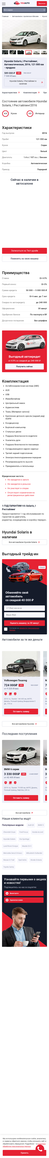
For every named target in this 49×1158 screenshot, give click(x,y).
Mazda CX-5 (26, 846)
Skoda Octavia (36, 860)
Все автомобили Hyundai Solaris (23, 542)
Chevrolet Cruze (9, 832)
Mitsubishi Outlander (34, 853)
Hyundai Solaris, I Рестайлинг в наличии (23, 82)
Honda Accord (37, 832)
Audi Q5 (31, 825)
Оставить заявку (21, 711)
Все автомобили (23, 813)
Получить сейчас (24, 366)
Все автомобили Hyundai (23, 724)
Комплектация (30, 93)
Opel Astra (22, 860)
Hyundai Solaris (9, 839)
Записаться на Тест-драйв (24, 250)
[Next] (43, 33)
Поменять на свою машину (25, 258)
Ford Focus (23, 832)
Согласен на (24, 629)
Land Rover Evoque (10, 846)
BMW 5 (41, 825)
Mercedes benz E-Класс (12, 853)
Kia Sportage (24, 839)
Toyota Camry (8, 867)
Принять (24, 1153)
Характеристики (9, 93)
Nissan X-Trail (8, 860)
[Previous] (6, 33)
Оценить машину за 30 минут (24, 623)
